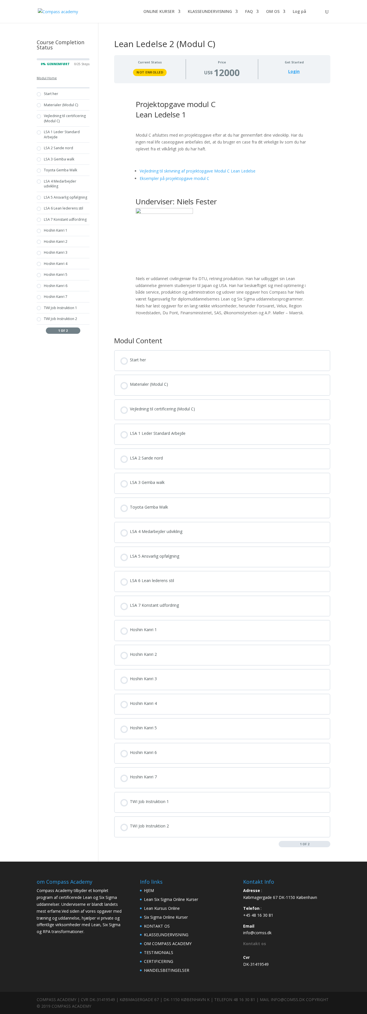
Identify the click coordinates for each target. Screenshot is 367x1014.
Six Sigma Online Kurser (166, 917)
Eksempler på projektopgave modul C (174, 178)
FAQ (249, 11)
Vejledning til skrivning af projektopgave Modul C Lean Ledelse (197, 171)
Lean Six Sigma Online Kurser (171, 899)
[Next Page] (327, 844)
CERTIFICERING (158, 961)
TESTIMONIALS (158, 952)
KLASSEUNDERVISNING (210, 11)
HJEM (149, 890)
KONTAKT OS (157, 926)
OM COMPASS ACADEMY (168, 943)
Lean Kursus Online (162, 908)
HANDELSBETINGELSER (166, 970)
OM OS (273, 11)
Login (294, 71)
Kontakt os (254, 943)
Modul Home (47, 78)
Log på (299, 11)
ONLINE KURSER (159, 11)
